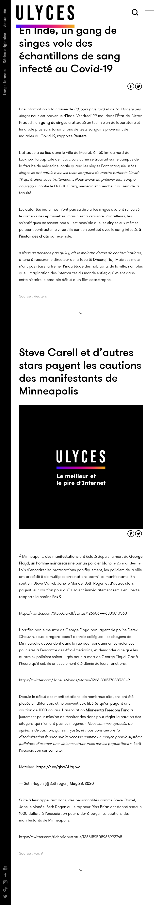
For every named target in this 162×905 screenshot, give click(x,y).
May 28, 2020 (82, 783)
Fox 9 (56, 596)
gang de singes (54, 122)
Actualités (4, 18)
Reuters (80, 136)
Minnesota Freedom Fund (108, 710)
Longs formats (4, 82)
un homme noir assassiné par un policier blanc (71, 563)
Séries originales (4, 48)
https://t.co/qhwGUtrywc (58, 767)
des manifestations (61, 556)
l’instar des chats (34, 236)
